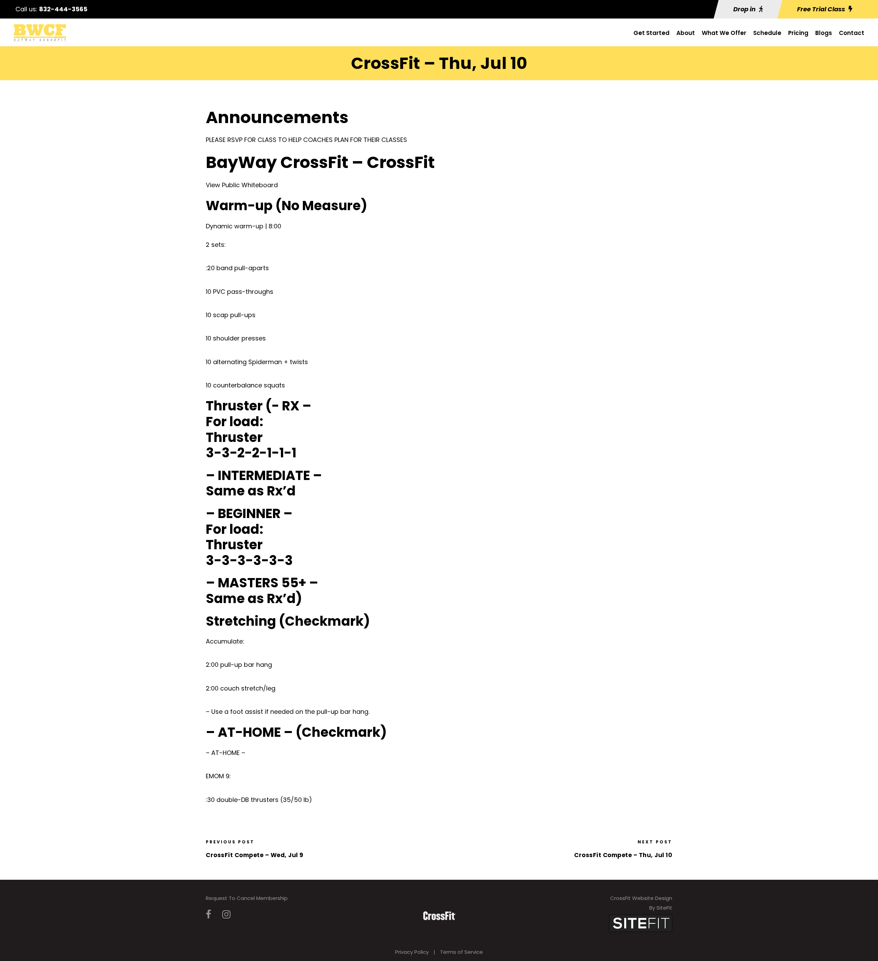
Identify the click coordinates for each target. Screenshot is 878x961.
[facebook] (208, 914)
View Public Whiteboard (242, 185)
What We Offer (724, 33)
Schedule (767, 33)
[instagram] (226, 914)
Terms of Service (461, 952)
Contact (851, 33)
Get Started (651, 33)
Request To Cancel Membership (247, 898)
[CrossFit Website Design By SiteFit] (640, 922)
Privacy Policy (412, 952)
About (685, 33)
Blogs (823, 33)
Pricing (798, 33)
